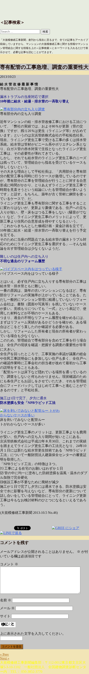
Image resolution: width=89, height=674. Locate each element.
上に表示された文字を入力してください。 (33, 633)
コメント (9, 564)
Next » (4, 658)
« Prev (4, 654)
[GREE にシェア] (65, 528)
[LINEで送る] (11, 532)
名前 (5, 600)
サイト (5, 616)
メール (7, 608)
